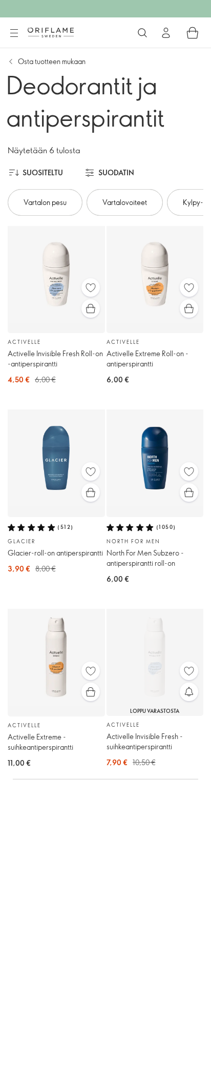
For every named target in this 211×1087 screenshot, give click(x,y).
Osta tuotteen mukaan (52, 61)
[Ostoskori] (192, 33)
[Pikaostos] (90, 308)
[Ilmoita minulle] (189, 692)
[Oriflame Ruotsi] (50, 32)
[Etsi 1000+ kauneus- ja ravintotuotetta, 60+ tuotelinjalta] (142, 32)
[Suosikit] (90, 287)
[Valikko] (14, 33)
